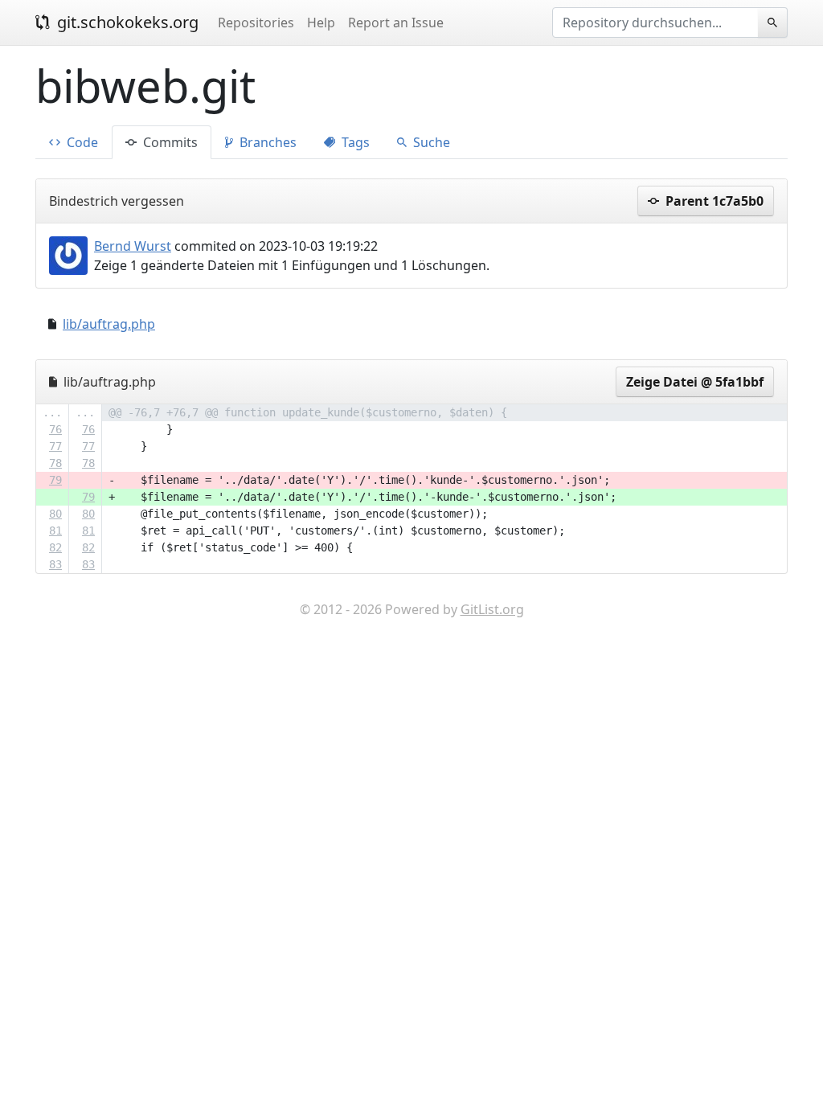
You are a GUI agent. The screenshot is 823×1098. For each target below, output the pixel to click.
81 (55, 530)
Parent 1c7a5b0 (713, 201)
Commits (169, 142)
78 (55, 463)
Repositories (256, 22)
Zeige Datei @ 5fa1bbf (695, 382)
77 (55, 446)
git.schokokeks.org (126, 22)
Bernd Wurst (132, 246)
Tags (354, 142)
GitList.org (492, 609)
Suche (430, 142)
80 (55, 513)
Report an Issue (396, 22)
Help (321, 22)
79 (55, 479)
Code (80, 142)
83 (55, 564)
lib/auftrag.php (109, 324)
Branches (266, 142)
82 (55, 547)
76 (55, 429)
